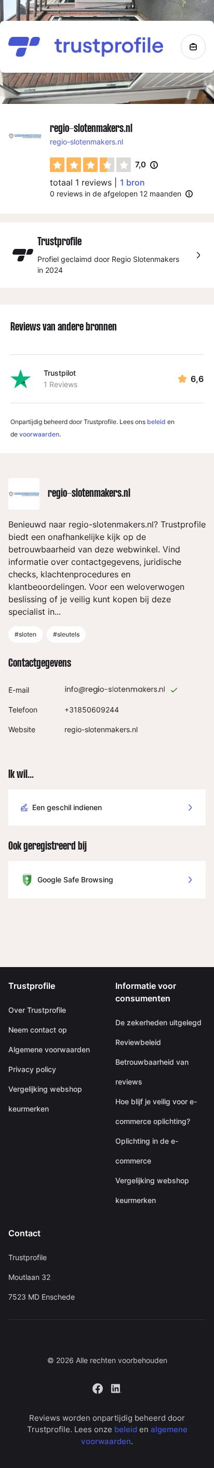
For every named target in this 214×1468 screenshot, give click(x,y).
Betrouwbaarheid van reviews (152, 1071)
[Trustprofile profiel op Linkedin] (116, 1387)
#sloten (25, 634)
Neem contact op (37, 1029)
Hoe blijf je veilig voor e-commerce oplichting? (156, 1111)
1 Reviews (60, 384)
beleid (156, 422)
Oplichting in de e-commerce (146, 1150)
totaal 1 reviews (81, 182)
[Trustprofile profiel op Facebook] (97, 1387)
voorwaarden (39, 434)
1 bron (132, 182)
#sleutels (66, 634)
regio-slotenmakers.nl (86, 141)
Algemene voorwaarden (49, 1049)
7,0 (146, 165)
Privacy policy (32, 1069)
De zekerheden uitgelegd (158, 1022)
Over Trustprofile (37, 1010)
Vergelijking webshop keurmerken (45, 1099)
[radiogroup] (90, 164)
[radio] (57, 164)
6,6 (197, 379)
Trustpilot (60, 372)
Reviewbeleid (138, 1042)
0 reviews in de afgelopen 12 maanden (115, 193)
